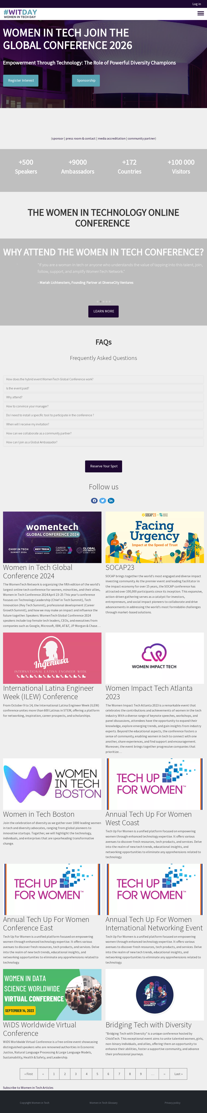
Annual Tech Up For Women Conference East (46, 923)
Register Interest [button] (21, 80)
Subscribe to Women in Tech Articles (28, 1088)
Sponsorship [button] (86, 80)
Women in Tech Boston (39, 814)
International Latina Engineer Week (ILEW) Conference (48, 692)
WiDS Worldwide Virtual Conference (39, 1029)
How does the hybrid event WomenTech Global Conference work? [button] (49, 379)
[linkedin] (111, 501)
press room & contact (81, 138)
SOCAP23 (120, 567)
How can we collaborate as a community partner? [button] (39, 433)
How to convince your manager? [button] (27, 406)
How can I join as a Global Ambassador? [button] (31, 442)
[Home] (20, 14)
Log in (196, 4)
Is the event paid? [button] (17, 388)
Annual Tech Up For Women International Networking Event (154, 923)
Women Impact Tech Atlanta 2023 (149, 692)
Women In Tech (42, 32)
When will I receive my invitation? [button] (27, 424)
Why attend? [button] (14, 397)
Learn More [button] (103, 311)
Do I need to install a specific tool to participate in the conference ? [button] (50, 415)
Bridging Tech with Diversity (149, 1024)
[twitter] (102, 501)
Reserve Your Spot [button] (104, 466)
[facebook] (94, 501)
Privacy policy (172, 1103)
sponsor (57, 138)
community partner (141, 138)
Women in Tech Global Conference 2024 (38, 571)
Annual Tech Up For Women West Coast (149, 818)
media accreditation (112, 138)
